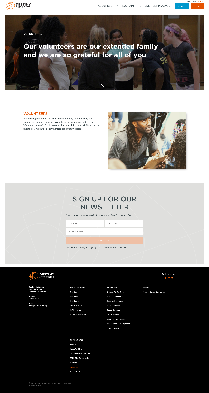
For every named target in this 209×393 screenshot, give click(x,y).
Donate (197, 6)
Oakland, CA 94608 (37, 292)
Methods (143, 6)
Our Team (74, 301)
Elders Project (113, 315)
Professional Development (118, 324)
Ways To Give (76, 349)
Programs (128, 6)
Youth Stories (76, 305)
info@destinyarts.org (38, 306)
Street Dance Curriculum (154, 292)
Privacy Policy (35, 385)
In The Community (115, 296)
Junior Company (114, 310)
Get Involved (161, 6)
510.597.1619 (34, 299)
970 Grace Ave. (35, 289)
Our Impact (75, 296)
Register (181, 6)
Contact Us (75, 372)
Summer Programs (115, 301)
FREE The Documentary (80, 358)
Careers (73, 363)
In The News (75, 310)
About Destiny (108, 6)
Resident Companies (116, 319)
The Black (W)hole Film (80, 353)
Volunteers (74, 367)
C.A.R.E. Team (113, 328)
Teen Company (113, 305)
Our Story (74, 292)
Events (73, 344)
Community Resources (79, 315)
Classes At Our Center (116, 292)
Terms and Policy (78, 247)
